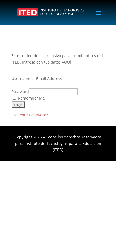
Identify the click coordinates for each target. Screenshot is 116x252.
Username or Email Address (37, 78)
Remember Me (31, 98)
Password (20, 91)
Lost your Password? (30, 114)
